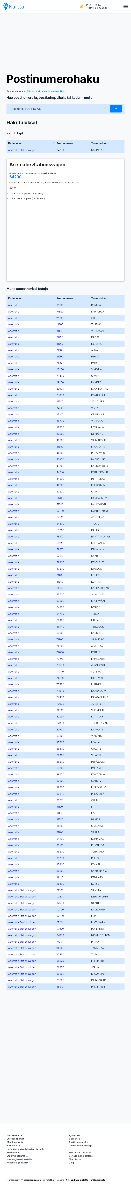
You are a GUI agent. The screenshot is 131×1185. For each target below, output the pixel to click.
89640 (60, 793)
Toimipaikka (99, 143)
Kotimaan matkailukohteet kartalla (25, 1149)
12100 (59, 318)
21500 (59, 356)
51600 (59, 504)
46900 (60, 485)
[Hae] (116, 109)
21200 (59, 337)
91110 (59, 812)
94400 (60, 838)
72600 (60, 652)
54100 (59, 517)
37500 (60, 427)
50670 (60, 491)
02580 (60, 903)
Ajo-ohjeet (74, 1135)
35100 (59, 414)
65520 (60, 960)
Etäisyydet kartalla (17, 1155)
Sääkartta (74, 1138)
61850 (59, 588)
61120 (59, 575)
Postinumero (64, 143)
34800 (60, 408)
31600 (59, 401)
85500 (60, 742)
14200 (59, 324)
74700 (60, 678)
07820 (60, 928)
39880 (60, 433)
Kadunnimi (14, 143)
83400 (60, 735)
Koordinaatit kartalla (80, 1152)
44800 (60, 478)
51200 (59, 498)
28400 (60, 375)
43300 (60, 465)
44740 (60, 472)
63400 (60, 594)
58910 (59, 536)
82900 (60, 729)
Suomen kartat (15, 1135)
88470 (60, 774)
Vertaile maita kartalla (81, 1155)
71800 (59, 639)
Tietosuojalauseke (31, 1180)
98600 (60, 883)
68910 (59, 986)
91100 (59, 806)
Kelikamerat (13, 1152)
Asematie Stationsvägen (22, 150)
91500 (59, 819)
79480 (60, 697)
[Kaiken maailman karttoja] (13, 6)
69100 (59, 632)
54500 (60, 523)
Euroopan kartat (15, 1138)
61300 (59, 581)
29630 (60, 395)
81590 (59, 710)
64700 (60, 613)
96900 (60, 870)
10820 (59, 311)
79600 (60, 703)
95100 (59, 845)
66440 (60, 626)
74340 (60, 671)
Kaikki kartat (14, 1145)
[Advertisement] (65, 43)
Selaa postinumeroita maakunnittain (46, 91)
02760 (60, 915)
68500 (60, 973)
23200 (60, 369)
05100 (59, 305)
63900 (60, 600)
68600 (60, 980)
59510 (59, 555)
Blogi (72, 1162)
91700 (59, 832)
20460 (60, 954)
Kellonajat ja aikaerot (18, 1162)
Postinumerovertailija (80, 1145)
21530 (59, 363)
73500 (60, 665)
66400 (60, 620)
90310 (59, 800)
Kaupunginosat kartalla (19, 1159)
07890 (60, 935)
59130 (59, 543)
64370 (60, 607)
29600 (60, 388)
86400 (60, 755)
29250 (60, 382)
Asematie (13, 305)
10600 (59, 948)
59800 (60, 562)
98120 (59, 877)
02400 (60, 896)
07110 (59, 922)
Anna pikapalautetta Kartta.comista (85, 1180)
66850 (60, 967)
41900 (59, 452)
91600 (59, 825)
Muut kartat (75, 1159)
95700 (60, 858)
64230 (60, 150)
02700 (60, 909)
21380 (59, 350)
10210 (59, 941)
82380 (60, 723)
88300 (60, 768)
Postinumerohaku (52, 78)
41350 (59, 446)
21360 (59, 343)
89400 (60, 787)
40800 (60, 440)
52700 (60, 510)
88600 (60, 780)
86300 (60, 748)
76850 (60, 690)
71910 (59, 645)
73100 (59, 658)
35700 (60, 420)
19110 (59, 330)
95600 (60, 851)
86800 (60, 761)
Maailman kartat (16, 1142)
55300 (60, 530)
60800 (60, 568)
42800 (60, 459)
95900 (60, 864)
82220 (60, 716)
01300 (59, 890)
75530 (60, 684)
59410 (59, 549)
